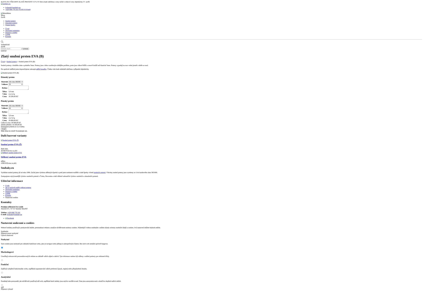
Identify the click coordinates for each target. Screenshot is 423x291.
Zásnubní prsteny (11, 23)
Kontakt (8, 37)
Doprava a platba (11, 33)
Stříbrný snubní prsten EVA (13, 157)
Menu (9, 13)
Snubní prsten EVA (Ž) (11, 144)
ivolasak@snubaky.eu (14, 214)
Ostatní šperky (10, 25)
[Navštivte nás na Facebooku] (9, 218)
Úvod (7, 29)
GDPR (7, 35)
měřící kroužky (41, 69)
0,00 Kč (3, 51)
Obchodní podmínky (12, 31)
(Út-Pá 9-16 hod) (18, 9)
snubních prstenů (100, 172)
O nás (7, 186)
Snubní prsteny (10, 21)
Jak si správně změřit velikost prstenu (18, 188)
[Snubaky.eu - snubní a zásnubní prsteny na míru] (5, 4)
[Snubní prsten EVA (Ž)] (10, 140)
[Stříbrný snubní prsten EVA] (11, 153)
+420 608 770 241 (13, 212)
